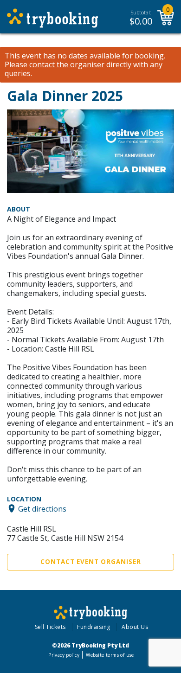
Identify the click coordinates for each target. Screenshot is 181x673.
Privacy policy (63, 655)
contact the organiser (66, 64)
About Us (135, 627)
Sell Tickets (50, 627)
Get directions (42, 508)
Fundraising (93, 627)
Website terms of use (110, 655)
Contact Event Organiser (90, 562)
